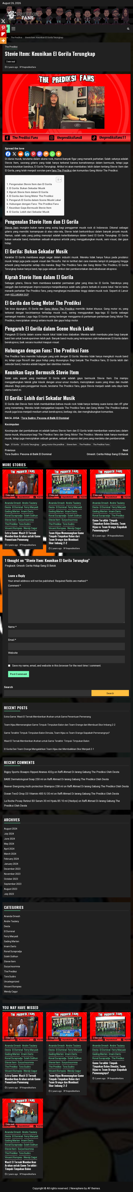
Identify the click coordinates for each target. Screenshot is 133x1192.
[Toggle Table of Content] (57, 179)
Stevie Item (11, 227)
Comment (14, 585)
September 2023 (12, 884)
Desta (8, 507)
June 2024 (9, 838)
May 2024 (9, 843)
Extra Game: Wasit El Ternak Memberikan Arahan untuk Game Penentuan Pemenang (22, 536)
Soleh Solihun (31, 515)
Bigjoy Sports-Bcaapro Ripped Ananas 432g (29, 772)
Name (12, 626)
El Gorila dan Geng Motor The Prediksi (31, 196)
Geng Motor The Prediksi (59, 308)
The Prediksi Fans (101, 444)
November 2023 (12, 874)
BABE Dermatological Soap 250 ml (23, 779)
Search (8, 687)
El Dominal (17, 507)
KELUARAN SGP (19, 294)
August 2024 (10, 828)
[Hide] (1, 47)
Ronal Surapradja (14, 515)
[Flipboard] (3, 34)
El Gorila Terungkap (30, 444)
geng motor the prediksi (53, 444)
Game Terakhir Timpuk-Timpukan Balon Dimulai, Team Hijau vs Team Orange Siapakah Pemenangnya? (109, 525)
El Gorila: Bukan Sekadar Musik (27, 188)
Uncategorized (11, 981)
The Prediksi (11, 46)
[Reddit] (21, 154)
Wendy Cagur (30, 528)
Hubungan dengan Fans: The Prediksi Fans (34, 204)
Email (12, 639)
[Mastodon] (39, 154)
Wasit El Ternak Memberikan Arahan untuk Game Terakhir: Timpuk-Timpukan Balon (46, 741)
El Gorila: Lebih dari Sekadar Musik (29, 211)
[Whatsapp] (52, 154)
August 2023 (10, 889)
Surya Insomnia (26, 520)
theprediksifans (29, 67)
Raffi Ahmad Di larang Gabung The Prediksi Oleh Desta (88, 772)
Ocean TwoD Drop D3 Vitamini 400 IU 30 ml (28, 793)
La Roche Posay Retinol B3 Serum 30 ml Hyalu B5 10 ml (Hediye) (41, 800)
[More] (58, 154)
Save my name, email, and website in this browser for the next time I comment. (56, 665)
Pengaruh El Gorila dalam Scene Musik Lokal (35, 200)
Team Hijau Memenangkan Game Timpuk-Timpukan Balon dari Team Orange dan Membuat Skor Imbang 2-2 (66, 538)
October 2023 (11, 879)
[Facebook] (8, 154)
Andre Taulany (29, 503)
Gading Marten (12, 511)
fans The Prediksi (62, 170)
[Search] (128, 29)
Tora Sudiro (25, 524)
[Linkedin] (27, 154)
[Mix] (46, 154)
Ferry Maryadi (31, 507)
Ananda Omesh (13, 503)
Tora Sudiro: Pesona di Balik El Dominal (45, 418)
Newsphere (77, 1188)
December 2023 (12, 869)
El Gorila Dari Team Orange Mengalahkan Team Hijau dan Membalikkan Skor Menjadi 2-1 (49, 749)
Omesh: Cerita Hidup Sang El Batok (107, 452)
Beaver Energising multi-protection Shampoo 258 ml (33, 786)
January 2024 (11, 864)
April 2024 (9, 848)
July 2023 (9, 894)
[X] (14, 154)
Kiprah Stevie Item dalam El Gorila (28, 192)
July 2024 (9, 833)
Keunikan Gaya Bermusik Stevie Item (30, 207)
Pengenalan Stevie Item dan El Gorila (30, 184)
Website (13, 652)
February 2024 (11, 859)
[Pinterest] (33, 154)
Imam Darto (27, 511)
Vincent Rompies (13, 528)
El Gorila (15, 444)
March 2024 (10, 854)
